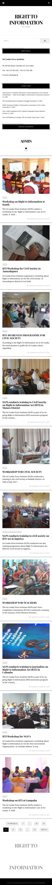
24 (34, 829)
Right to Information (26, 19)
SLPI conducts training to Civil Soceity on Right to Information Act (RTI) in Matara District (24, 405)
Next (43, 829)
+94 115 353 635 (12, 71)
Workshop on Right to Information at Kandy (23, 203)
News (4, 197)
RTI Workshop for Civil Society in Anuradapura (21, 270)
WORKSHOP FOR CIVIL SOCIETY (22, 472)
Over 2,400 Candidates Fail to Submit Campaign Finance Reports (23, 111)
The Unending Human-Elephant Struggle (16, 101)
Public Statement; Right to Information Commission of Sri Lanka (23, 105)
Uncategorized (15, 531)
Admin (32, 219)
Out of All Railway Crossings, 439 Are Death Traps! (19, 117)
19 (43, 823)
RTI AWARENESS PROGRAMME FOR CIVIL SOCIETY (23, 337)
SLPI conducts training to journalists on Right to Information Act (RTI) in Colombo (25, 669)
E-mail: (5, 75)
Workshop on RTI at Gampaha (19, 800)
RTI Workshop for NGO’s (16, 736)
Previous (13, 823)
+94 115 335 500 (26, 71)
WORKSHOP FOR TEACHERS (19, 602)
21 (13, 829)
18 (36, 823)
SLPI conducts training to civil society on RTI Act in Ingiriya (25, 537)
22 (20, 829)
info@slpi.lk (13, 75)
